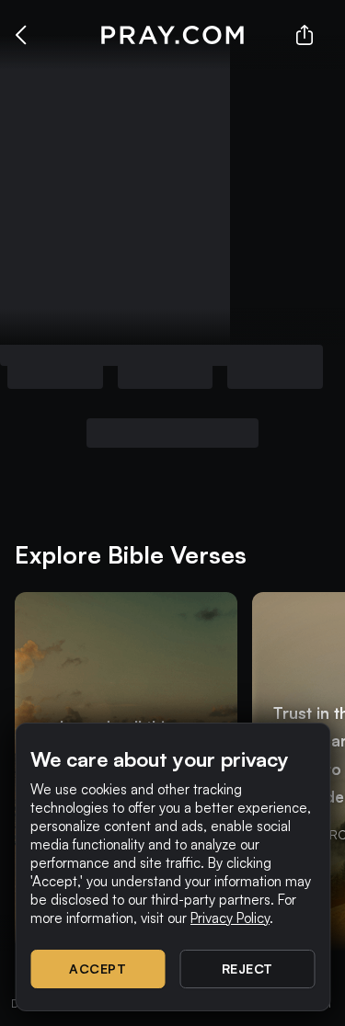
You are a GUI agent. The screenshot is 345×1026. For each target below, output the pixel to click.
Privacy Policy (230, 918)
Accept (97, 968)
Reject (247, 968)
